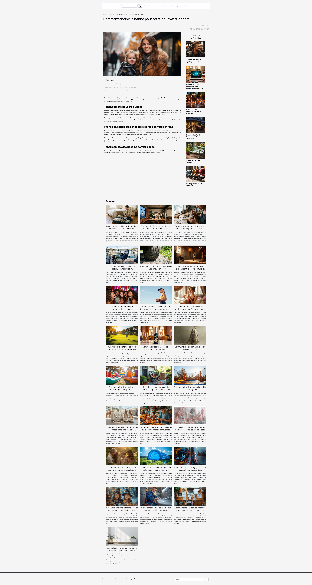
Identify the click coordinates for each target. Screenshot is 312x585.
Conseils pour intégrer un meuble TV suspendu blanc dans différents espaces (122, 550)
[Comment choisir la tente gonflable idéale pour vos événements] (156, 456)
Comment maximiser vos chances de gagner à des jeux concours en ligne (190, 510)
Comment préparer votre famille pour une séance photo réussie (121, 468)
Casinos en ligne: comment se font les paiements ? (194, 111)
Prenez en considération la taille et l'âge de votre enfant (120, 87)
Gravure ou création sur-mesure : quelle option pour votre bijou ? (190, 227)
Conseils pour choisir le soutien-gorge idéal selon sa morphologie (190, 428)
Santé (165, 6)
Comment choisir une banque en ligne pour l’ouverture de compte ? (195, 86)
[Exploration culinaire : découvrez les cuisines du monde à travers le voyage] (156, 416)
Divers (187, 6)
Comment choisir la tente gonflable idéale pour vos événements (156, 468)
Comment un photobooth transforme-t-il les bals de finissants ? (122, 309)
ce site (123, 114)
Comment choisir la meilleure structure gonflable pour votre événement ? (122, 389)
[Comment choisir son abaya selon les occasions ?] (190, 335)
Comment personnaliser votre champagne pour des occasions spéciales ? (156, 349)
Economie (146, 6)
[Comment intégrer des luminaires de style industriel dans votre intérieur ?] (156, 214)
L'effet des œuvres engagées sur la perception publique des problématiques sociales (190, 470)
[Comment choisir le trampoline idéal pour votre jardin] (190, 375)
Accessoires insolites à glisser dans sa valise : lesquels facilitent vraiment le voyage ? (122, 228)
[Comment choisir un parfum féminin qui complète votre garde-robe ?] (190, 295)
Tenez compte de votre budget (113, 84)
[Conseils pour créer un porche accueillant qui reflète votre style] (156, 375)
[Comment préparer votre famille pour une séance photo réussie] (122, 456)
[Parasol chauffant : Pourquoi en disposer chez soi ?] (195, 125)
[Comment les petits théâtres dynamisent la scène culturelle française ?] (190, 255)
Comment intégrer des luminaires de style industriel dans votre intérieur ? (156, 228)
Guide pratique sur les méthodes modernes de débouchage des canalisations (156, 510)
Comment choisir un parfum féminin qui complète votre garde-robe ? (190, 309)
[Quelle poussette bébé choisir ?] (195, 174)
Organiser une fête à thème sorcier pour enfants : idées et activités (122, 509)
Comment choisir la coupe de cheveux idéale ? (193, 61)
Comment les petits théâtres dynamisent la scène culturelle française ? (190, 268)
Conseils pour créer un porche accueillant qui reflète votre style (156, 388)
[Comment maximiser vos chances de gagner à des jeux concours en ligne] (190, 496)
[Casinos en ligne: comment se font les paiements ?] (195, 100)
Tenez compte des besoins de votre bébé (116, 91)
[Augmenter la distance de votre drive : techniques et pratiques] (122, 335)
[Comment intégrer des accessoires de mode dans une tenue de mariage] (122, 416)
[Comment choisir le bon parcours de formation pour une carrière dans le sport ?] (156, 295)
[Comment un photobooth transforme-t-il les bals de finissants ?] (122, 295)
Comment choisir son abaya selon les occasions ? (190, 348)
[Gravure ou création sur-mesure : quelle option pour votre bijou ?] (190, 214)
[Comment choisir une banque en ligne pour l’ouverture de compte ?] (195, 74)
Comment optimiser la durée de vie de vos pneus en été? (156, 267)
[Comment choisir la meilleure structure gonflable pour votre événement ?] (122, 375)
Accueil (105, 14)
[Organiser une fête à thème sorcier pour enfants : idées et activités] (122, 496)
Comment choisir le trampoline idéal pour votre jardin (190, 388)
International (156, 6)
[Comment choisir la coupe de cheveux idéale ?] (195, 49)
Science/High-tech (176, 6)
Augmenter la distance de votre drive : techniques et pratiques (122, 348)
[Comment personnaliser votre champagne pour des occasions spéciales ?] (156, 335)
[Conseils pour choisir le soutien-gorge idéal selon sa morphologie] (190, 416)
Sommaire (110, 80)
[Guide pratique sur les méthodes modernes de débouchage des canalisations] (156, 496)
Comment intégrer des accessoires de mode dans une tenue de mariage (122, 429)
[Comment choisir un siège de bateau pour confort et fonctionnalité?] (122, 255)
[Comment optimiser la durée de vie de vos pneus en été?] (156, 255)
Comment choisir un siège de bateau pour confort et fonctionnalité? (122, 268)
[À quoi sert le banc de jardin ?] (195, 150)
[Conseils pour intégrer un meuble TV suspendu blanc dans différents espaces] (122, 536)
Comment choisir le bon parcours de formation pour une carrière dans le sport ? (156, 309)
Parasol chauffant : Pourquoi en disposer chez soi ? (194, 137)
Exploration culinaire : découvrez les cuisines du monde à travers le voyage (156, 429)
